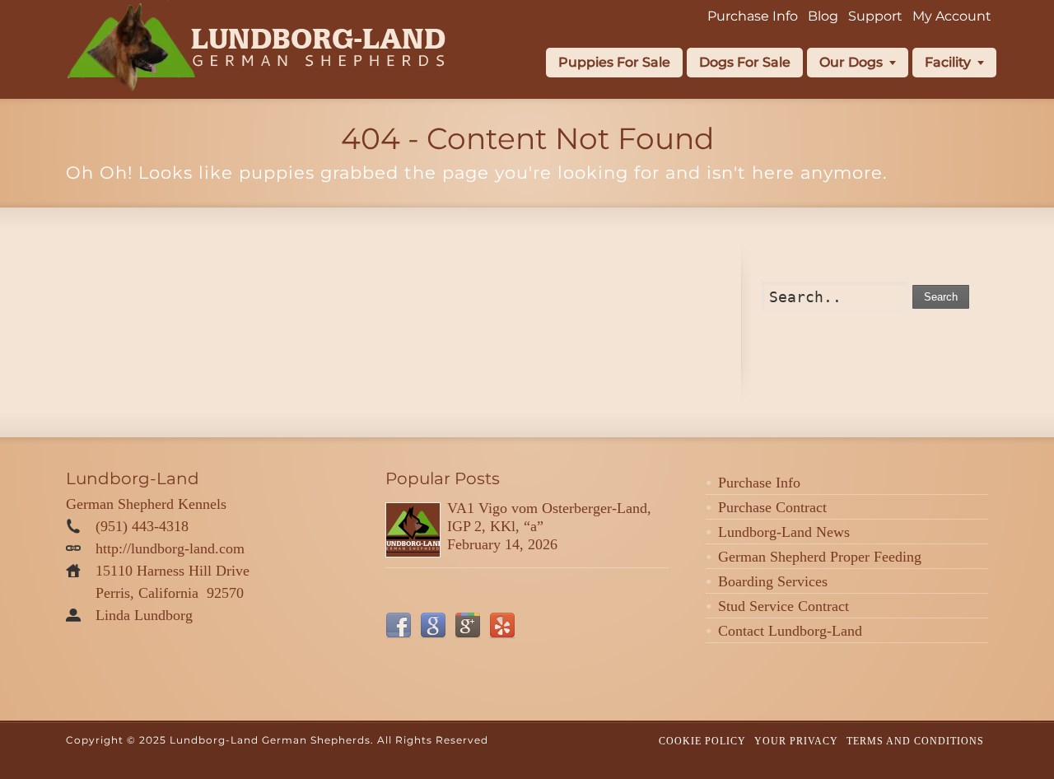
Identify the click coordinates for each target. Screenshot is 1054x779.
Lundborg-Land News (784, 532)
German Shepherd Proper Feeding (819, 556)
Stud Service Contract (783, 606)
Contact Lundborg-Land (790, 631)
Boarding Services (773, 581)
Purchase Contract (772, 507)
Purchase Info (759, 482)
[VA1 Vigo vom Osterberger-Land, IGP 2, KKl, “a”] (413, 529)
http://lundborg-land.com (170, 548)
